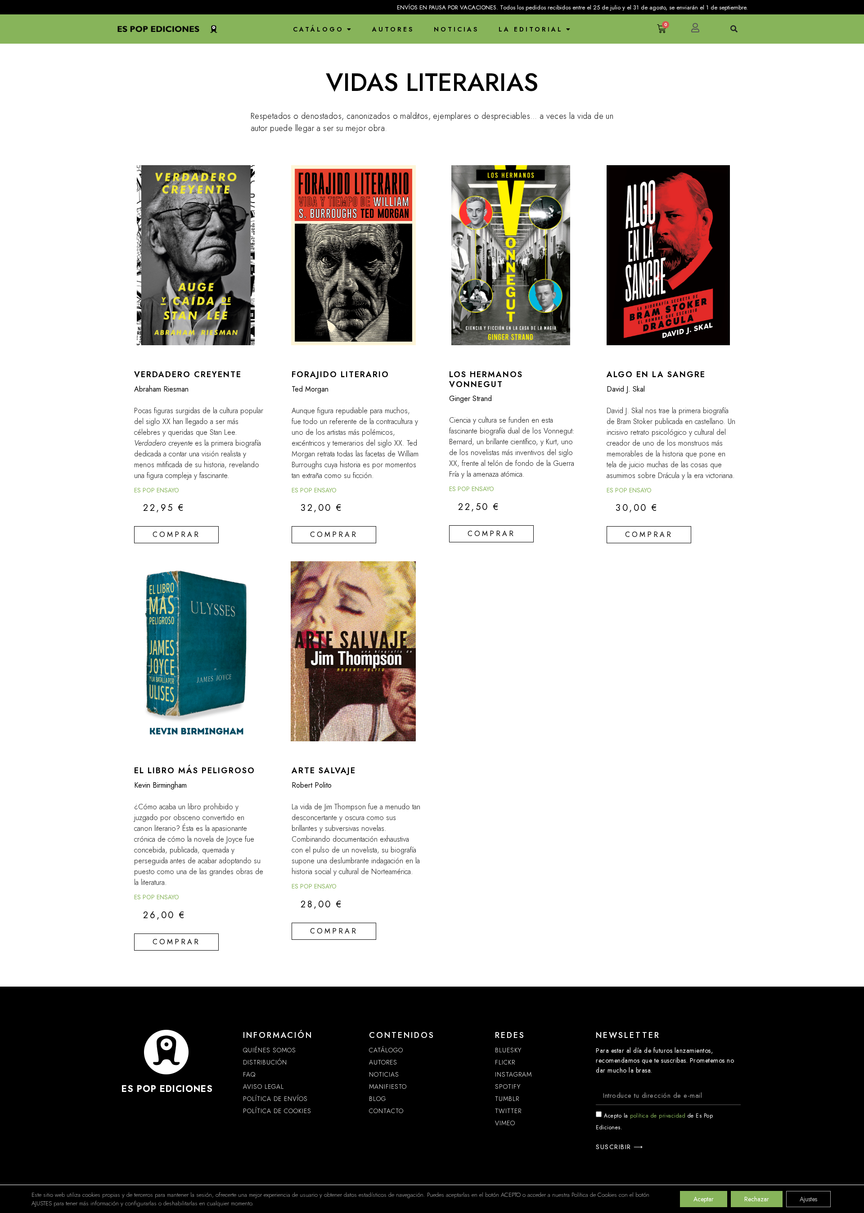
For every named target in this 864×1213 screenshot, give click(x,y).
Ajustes (808, 1199)
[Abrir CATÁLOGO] (349, 29)
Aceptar (703, 1199)
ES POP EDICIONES (167, 1089)
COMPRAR (176, 534)
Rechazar (756, 1199)
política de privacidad (657, 1116)
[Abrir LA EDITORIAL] (568, 29)
